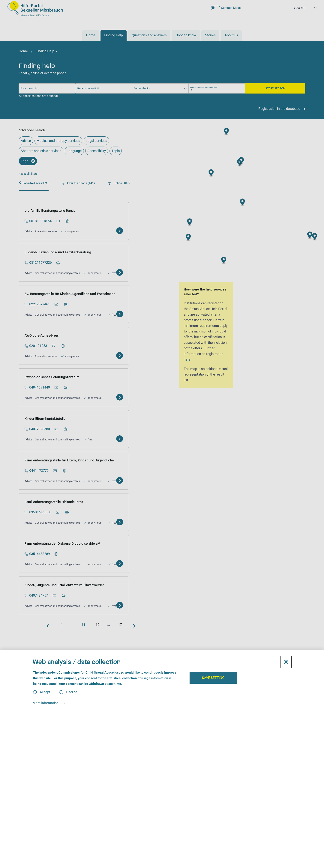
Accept (45, 692)
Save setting (213, 678)
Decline (71, 692)
